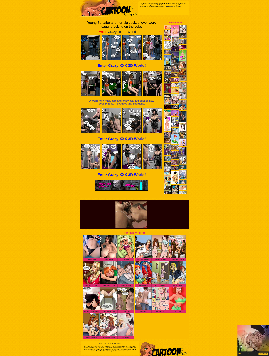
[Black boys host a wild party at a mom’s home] (167, 45)
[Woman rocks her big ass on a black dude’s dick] (167, 113)
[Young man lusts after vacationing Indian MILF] (175, 155)
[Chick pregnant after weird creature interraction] (167, 159)
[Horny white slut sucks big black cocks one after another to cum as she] (183, 127)
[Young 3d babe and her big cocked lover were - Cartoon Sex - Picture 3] (132, 47)
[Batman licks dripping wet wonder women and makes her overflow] (183, 55)
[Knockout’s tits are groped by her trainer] (183, 135)
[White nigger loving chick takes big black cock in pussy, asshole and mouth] (167, 141)
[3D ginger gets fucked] (183, 36)
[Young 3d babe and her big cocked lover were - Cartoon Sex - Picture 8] (152, 83)
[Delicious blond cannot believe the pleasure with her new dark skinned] (167, 38)
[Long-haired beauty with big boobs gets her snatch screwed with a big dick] (183, 71)
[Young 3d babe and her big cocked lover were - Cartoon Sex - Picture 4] (152, 47)
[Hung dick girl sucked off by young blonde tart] (183, 102)
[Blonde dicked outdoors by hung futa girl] (175, 107)
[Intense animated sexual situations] (183, 182)
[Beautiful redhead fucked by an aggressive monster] (183, 167)
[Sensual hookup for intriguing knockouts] (167, 33)
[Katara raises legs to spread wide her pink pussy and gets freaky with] (183, 107)
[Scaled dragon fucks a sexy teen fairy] (167, 68)
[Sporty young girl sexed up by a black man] (183, 42)
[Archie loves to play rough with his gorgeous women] (167, 99)
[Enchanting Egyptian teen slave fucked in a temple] (175, 75)
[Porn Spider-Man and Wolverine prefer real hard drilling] (183, 187)
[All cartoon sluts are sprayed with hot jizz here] (167, 60)
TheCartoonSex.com (124, 351)
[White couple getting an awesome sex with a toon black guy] (183, 64)
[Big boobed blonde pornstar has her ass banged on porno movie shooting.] (175, 41)
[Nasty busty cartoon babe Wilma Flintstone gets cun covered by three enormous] (175, 178)
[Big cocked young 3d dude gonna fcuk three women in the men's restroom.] (175, 163)
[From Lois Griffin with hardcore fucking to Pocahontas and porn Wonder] (175, 30)
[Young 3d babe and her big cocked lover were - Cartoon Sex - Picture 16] (152, 156)
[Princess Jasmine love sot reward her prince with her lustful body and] (175, 139)
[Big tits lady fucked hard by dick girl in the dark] (167, 107)
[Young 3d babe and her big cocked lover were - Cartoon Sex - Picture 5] (90, 83)
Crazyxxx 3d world (117, 32)
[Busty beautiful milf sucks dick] (175, 125)
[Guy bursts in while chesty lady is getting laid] (183, 173)
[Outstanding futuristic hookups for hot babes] (175, 49)
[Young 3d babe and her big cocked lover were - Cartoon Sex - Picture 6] (111, 83)
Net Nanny (110, 343)
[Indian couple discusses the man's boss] (183, 160)
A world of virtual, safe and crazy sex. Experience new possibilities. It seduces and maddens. (121, 102)
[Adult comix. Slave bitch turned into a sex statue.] (183, 78)
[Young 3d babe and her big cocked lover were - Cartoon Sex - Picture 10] (111, 120)
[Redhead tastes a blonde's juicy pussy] (167, 80)
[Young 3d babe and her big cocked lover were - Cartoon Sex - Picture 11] (132, 120)
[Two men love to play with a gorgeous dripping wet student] (175, 85)
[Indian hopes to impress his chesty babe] (175, 68)
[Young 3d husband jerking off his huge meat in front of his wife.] (183, 96)
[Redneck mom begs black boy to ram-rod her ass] (175, 120)
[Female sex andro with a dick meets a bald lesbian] (167, 135)
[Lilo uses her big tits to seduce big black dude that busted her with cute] (175, 190)
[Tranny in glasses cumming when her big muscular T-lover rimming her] (167, 74)
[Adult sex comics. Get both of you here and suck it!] (183, 29)
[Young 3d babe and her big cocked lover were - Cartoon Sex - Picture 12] (152, 120)
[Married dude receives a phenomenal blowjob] (175, 58)
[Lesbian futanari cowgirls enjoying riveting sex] (167, 188)
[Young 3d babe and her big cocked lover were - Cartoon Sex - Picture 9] (90, 120)
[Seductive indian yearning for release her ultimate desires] (175, 148)
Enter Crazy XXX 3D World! (121, 65)
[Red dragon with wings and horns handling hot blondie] (175, 168)
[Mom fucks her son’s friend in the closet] (167, 193)
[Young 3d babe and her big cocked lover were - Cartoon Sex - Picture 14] (111, 156)
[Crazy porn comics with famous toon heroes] (167, 150)
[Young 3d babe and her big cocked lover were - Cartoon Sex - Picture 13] (90, 156)
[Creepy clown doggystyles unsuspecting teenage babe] (175, 80)
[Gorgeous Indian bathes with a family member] (167, 170)
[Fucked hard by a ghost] (167, 164)
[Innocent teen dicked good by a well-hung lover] (183, 47)
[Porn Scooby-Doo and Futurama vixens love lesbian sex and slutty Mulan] (167, 124)
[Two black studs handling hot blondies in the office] (167, 52)
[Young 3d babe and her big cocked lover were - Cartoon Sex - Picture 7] (132, 83)
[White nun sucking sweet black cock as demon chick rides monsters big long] (167, 88)
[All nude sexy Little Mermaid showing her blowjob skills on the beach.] (167, 27)
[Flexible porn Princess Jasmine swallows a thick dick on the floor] (175, 91)
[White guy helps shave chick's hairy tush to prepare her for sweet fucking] (183, 178)
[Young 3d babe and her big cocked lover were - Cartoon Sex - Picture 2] (111, 47)
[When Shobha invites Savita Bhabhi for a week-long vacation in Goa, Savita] (167, 180)
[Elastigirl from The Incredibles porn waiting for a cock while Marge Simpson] (175, 113)
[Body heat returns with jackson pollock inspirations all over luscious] (183, 151)
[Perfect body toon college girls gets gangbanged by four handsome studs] (183, 87)
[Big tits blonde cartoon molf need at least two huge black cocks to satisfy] (175, 99)
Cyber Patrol (102, 343)
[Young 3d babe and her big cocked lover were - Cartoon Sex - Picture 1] (90, 47)
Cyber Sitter (117, 343)
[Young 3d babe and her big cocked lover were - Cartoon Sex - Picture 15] (132, 156)
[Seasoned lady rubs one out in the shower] (175, 131)
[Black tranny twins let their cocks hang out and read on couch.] (183, 116)
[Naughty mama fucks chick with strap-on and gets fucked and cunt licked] (183, 143)
